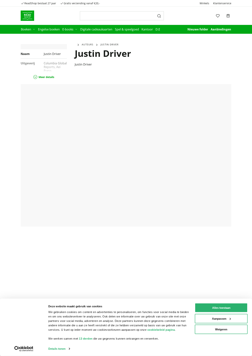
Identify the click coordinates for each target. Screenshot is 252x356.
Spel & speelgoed (127, 29)
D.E (158, 29)
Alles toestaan (221, 307)
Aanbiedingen (221, 29)
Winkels (204, 3)
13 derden (86, 338)
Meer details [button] (46, 77)
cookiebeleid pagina (161, 329)
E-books (67, 29)
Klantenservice (222, 3)
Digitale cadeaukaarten (96, 29)
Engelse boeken (49, 29)
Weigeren (221, 329)
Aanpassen (219, 318)
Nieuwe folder (197, 29)
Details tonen (56, 348)
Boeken (26, 29)
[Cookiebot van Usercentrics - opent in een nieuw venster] (24, 349)
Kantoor (147, 29)
